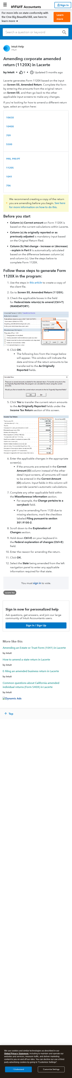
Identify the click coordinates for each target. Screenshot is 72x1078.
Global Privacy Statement (16, 1053)
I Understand (18, 1069)
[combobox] (35, 32)
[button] (5, 4)
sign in (37, 583)
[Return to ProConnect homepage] (26, 4)
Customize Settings (51, 1069)
